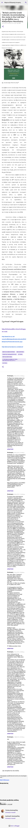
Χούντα (4, 363)
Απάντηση (10, 449)
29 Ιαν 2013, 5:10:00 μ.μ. (19, 375)
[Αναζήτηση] (26, 2)
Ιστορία (20, 354)
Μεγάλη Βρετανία (7, 356)
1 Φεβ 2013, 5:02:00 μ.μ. (19, 737)
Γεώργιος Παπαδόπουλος (9, 354)
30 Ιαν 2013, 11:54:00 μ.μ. (19, 494)
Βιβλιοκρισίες (20, 352)
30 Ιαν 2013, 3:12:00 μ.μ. (19, 452)
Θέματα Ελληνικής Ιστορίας (12, 2)
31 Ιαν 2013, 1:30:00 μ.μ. (19, 572)
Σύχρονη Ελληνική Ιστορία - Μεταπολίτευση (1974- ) (10, 360)
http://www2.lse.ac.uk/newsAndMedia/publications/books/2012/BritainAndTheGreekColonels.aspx (14, 339)
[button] (3, 27)
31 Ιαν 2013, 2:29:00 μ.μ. (19, 651)
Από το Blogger (15, 826)
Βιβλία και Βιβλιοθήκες (8, 352)
